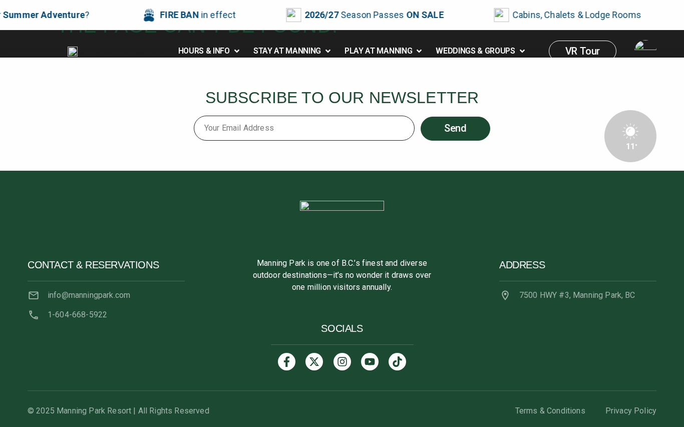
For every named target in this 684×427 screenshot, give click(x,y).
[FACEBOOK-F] (286, 361)
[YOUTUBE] (370, 361)
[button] (209, 51)
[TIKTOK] (397, 361)
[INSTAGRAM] (342, 361)
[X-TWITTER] (314, 361)
